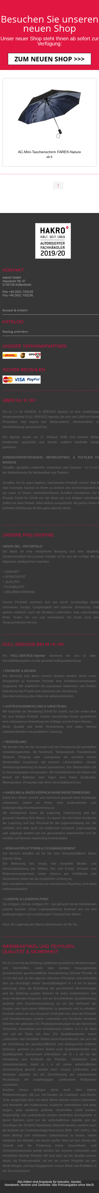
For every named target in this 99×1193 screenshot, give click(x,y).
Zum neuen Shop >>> (49, 59)
